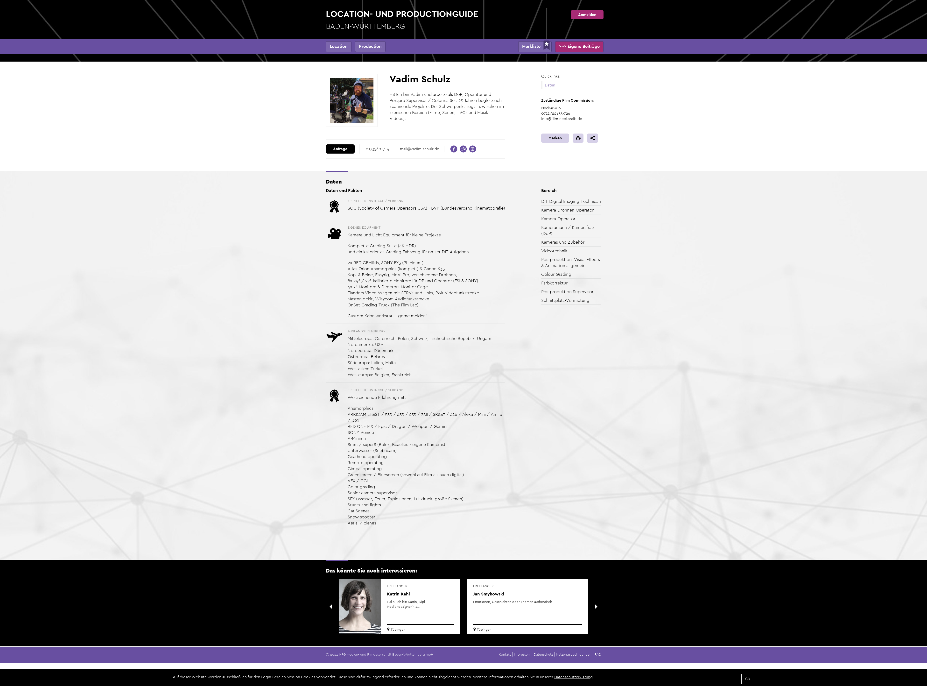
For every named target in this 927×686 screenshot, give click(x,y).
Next (596, 606)
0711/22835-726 (555, 113)
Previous (331, 606)
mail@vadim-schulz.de (419, 148)
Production (370, 46)
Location (339, 46)
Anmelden (587, 14)
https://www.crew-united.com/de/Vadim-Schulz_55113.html (463, 149)
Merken (555, 138)
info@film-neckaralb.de (561, 118)
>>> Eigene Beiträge (579, 46)
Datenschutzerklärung (573, 676)
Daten (550, 85)
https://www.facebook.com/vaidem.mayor (453, 149)
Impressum (522, 654)
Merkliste (531, 46)
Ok (747, 678)
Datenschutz (543, 654)
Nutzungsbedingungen (573, 654)
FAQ (598, 654)
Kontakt (505, 654)
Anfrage (340, 148)
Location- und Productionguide (402, 19)
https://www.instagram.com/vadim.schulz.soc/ (472, 149)
